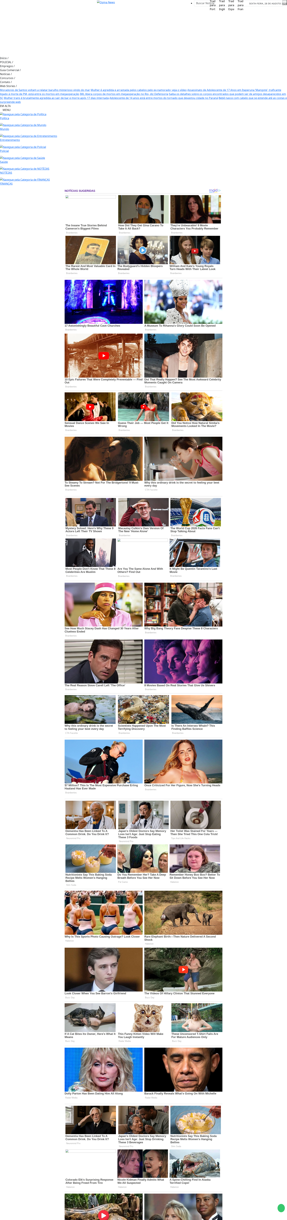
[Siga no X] (19, 3)
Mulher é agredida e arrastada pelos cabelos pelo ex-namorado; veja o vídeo (139, 90)
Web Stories (8, 86)
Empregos (7, 66)
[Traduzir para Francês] (240, 3)
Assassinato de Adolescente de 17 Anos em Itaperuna (221, 90)
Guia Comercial (10, 70)
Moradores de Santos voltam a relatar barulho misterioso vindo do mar (45, 90)
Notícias (6, 74)
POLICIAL (6, 62)
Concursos (7, 78)
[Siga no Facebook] (4, 3)
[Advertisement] (143, 31)
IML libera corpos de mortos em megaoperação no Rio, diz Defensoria (124, 94)
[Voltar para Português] (212, 3)
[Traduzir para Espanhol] (231, 3)
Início (4, 58)
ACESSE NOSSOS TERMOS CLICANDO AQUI (69, 1215)
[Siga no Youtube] (26, 3)
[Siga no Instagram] (11, 3)
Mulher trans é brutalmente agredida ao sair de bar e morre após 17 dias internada (56, 98)
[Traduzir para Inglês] (222, 3)
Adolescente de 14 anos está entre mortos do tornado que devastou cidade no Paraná (163, 98)
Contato (6, 82)
